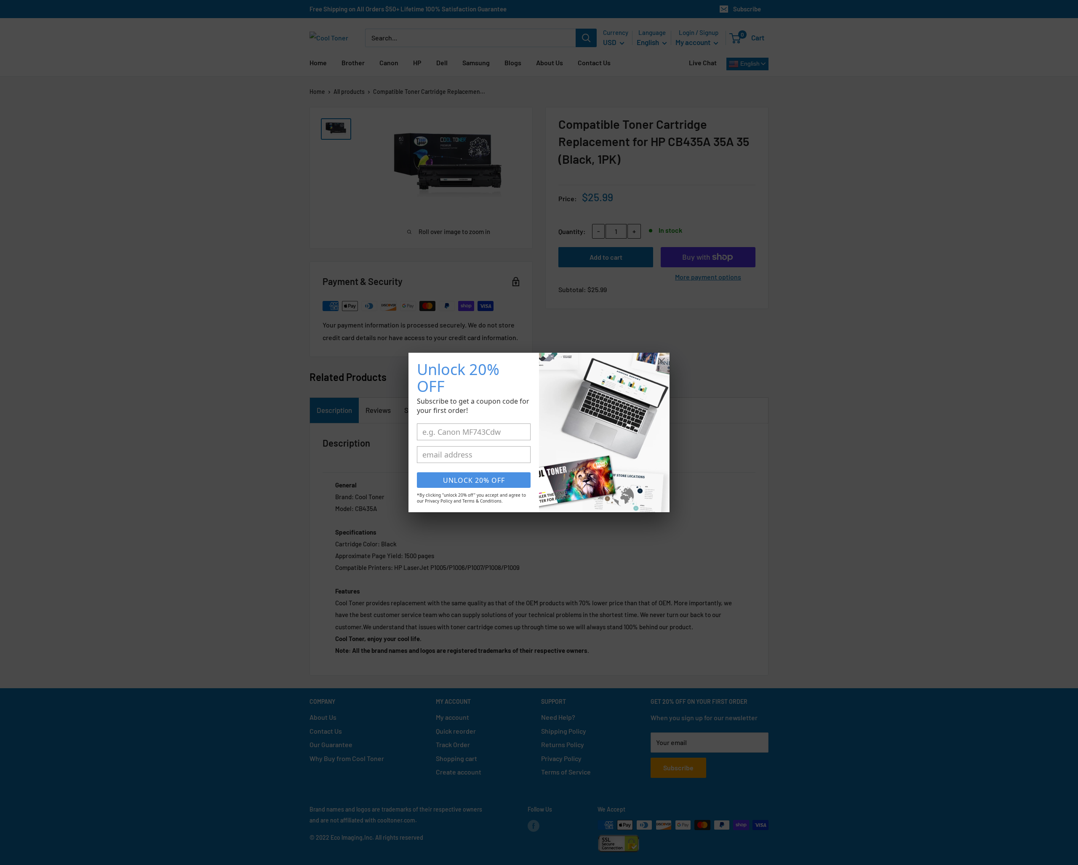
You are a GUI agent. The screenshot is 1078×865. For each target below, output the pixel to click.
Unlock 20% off (474, 480)
